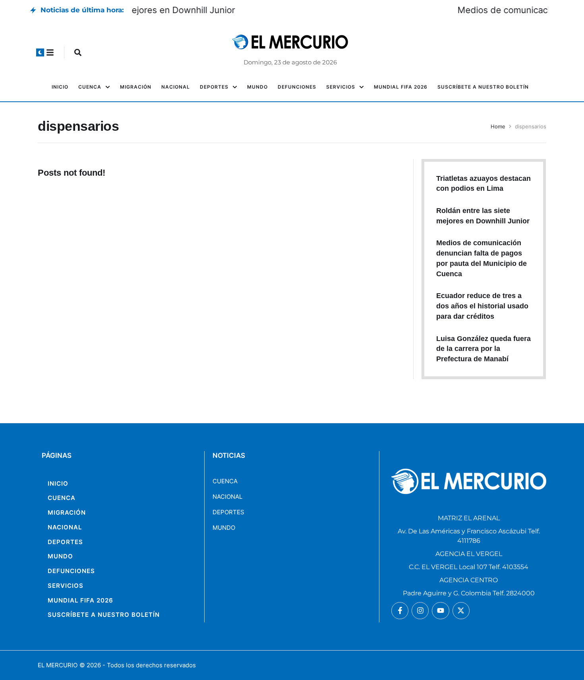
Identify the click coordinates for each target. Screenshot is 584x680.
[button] (40, 52)
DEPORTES (228, 512)
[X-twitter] (461, 610)
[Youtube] (440, 610)
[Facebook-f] (399, 610)
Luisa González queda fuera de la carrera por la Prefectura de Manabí (483, 349)
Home (498, 126)
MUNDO (224, 527)
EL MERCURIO (57, 665)
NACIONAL (227, 496)
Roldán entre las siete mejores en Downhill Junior (232, 10)
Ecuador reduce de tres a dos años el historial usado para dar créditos (482, 306)
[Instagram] (420, 610)
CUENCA (225, 481)
